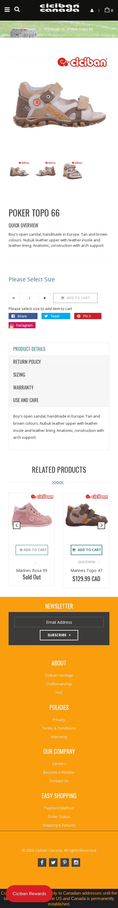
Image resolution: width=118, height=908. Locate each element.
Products (51, 29)
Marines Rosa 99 (31, 570)
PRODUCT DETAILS (29, 348)
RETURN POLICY (27, 361)
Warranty (23, 387)
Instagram (24, 325)
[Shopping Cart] (107, 10)
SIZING (19, 374)
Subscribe (57, 635)
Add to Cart (89, 549)
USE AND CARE (25, 400)
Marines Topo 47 (86, 570)
